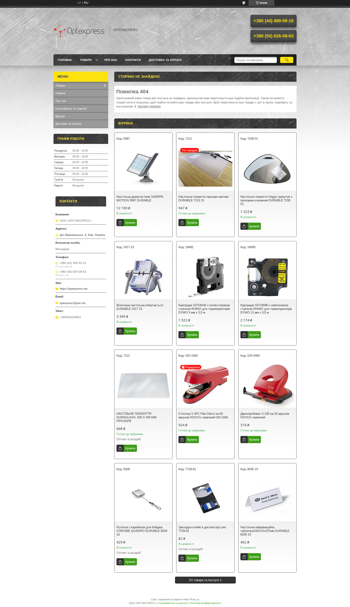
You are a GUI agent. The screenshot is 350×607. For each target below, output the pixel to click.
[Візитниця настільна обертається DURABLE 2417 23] (143, 277)
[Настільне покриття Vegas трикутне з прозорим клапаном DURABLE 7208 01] (267, 168)
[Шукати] (286, 60)
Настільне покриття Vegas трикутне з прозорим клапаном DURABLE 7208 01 (266, 200)
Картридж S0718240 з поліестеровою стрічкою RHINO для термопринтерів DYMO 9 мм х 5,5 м (204, 308)
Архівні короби (149, 106)
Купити (130, 222)
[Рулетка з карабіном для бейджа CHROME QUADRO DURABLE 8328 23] (143, 499)
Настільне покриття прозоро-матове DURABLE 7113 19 (203, 198)
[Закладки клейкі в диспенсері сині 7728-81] (205, 499)
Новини (60, 93)
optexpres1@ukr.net (72, 303)
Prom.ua (194, 599)
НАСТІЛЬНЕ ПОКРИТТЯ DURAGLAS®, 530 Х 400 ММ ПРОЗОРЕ (136, 417)
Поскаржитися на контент (173, 603)
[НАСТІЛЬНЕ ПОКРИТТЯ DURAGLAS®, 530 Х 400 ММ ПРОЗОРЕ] (143, 385)
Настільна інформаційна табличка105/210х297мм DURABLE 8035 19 (264, 530)
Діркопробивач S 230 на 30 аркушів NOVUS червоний (264, 415)
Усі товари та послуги (204, 580)
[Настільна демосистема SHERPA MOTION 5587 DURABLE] (143, 168)
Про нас (110, 60)
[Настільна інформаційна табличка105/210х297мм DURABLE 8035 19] (267, 499)
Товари (86, 60)
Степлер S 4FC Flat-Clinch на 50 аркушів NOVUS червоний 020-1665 (203, 415)
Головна (65, 60)
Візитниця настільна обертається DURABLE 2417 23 (139, 306)
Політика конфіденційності (205, 603)
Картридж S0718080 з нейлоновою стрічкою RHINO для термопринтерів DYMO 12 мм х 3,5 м (266, 308)
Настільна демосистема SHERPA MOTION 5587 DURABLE (139, 198)
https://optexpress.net (74, 288)
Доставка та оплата (165, 60)
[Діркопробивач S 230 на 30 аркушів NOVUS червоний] (267, 385)
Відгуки (60, 116)
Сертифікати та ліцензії (70, 108)
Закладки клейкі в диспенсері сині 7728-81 (202, 529)
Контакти (133, 60)
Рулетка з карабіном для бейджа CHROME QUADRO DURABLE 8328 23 (141, 530)
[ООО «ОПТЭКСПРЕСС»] (79, 30)
